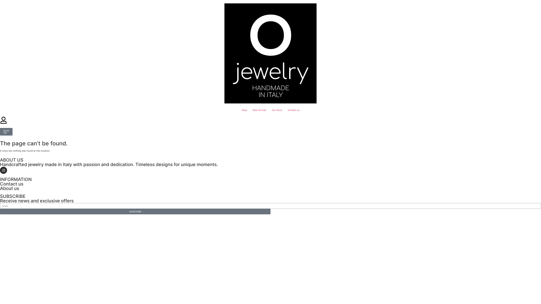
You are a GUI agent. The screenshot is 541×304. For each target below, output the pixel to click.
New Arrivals (259, 110)
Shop (244, 110)
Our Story (277, 110)
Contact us (294, 110)
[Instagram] (3, 170)
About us (9, 188)
